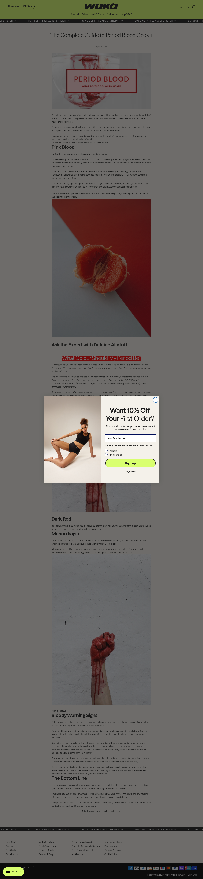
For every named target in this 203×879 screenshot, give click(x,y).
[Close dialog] (155, 400)
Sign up (130, 463)
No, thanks (131, 471)
